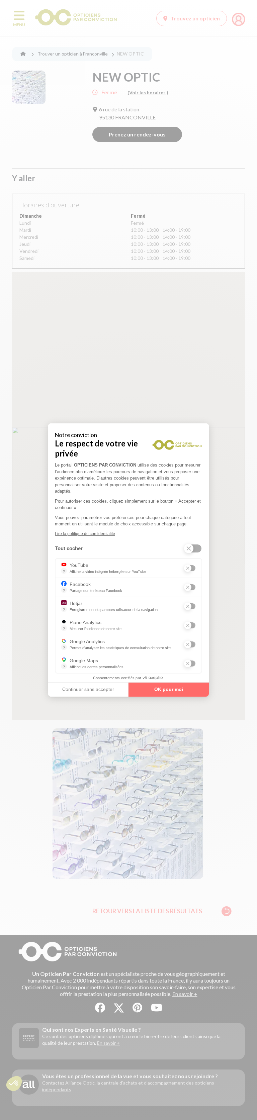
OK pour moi (168, 689)
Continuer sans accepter (88, 689)
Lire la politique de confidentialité (85, 533)
